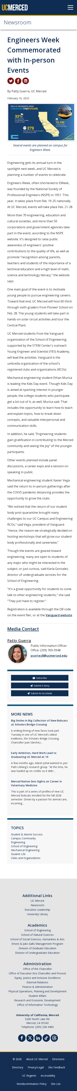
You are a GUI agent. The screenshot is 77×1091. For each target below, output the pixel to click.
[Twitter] (30, 1037)
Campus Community (23, 838)
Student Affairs (37, 996)
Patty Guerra (19, 640)
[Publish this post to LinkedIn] (25, 81)
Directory (17, 1067)
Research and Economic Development (37, 1000)
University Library (37, 914)
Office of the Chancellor (37, 969)
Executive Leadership (37, 909)
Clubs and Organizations (25, 858)
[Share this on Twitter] (10, 81)
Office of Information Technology (37, 1005)
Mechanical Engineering (25, 850)
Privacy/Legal (36, 1067)
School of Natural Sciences (37, 935)
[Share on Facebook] (18, 81)
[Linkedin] (38, 1038)
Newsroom (17, 23)
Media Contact (23, 629)
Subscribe (41, 678)
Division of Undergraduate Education (37, 952)
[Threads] (54, 1037)
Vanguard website (59, 615)
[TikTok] (46, 1037)
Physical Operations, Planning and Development (37, 991)
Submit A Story (41, 685)
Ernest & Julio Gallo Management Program (37, 943)
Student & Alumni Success (27, 834)
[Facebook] (22, 1038)
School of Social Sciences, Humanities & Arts (37, 939)
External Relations (37, 982)
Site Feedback (56, 1067)
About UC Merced (37, 1059)
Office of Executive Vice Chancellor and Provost (37, 973)
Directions (58, 1059)
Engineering (18, 842)
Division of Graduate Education (37, 948)
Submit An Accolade (41, 693)
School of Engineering (24, 846)
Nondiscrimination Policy (32, 1084)
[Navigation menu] (70, 7)
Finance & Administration (37, 987)
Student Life (18, 854)
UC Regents (29, 1075)
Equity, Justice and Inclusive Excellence (37, 978)
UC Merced (37, 900)
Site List (56, 1084)
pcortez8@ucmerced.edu (49, 656)
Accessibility (48, 1075)
